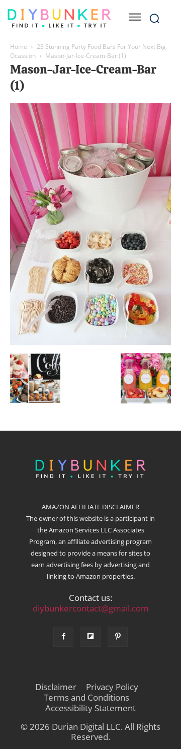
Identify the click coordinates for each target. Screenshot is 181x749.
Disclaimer (55, 687)
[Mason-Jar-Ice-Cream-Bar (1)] (90, 342)
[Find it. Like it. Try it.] (59, 18)
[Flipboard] (90, 637)
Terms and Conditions (86, 697)
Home (18, 46)
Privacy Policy (112, 687)
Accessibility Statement (90, 708)
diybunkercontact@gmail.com (91, 608)
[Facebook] (63, 637)
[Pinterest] (118, 637)
